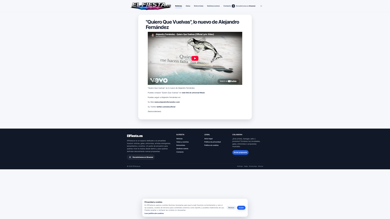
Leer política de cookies (154, 213)
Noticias (178, 6)
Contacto (227, 6)
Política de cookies (211, 145)
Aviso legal (208, 139)
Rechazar (231, 207)
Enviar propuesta (240, 152)
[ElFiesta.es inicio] (150, 6)
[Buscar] (261, 6)
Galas (188, 6)
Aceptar (241, 207)
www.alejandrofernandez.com (167, 102)
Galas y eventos (182, 142)
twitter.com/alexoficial (166, 107)
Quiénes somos (213, 6)
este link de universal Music (193, 93)
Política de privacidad (212, 142)
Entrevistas (198, 6)
